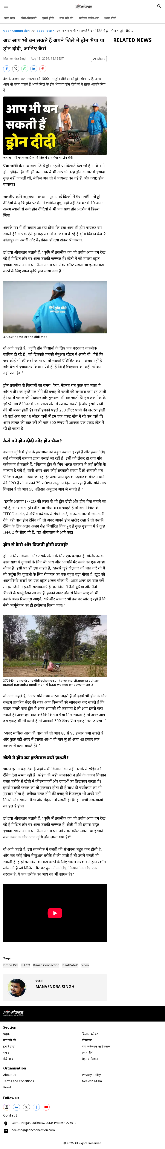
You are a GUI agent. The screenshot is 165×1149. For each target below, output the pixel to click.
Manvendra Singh (15, 59)
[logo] (83, 7)
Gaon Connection (16, 31)
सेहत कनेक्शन (90, 1059)
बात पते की (66, 19)
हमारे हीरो (48, 19)
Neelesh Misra (92, 1081)
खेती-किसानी (29, 19)
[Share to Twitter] (15, 68)
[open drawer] (5, 6)
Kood (7, 1088)
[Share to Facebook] (6, 68)
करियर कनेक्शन (89, 19)
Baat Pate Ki (46, 31)
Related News (132, 40)
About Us (9, 1075)
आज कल (9, 19)
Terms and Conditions (18, 1081)
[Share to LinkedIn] (33, 68)
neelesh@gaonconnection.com (33, 1130)
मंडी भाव (8, 1059)
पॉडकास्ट (87, 1041)
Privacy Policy (91, 1075)
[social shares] (6, 1107)
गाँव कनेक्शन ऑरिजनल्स (96, 1047)
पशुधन (7, 1034)
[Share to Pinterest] (42, 68)
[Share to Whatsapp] (24, 68)
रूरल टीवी (110, 19)
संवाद (6, 1053)
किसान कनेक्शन (91, 1034)
